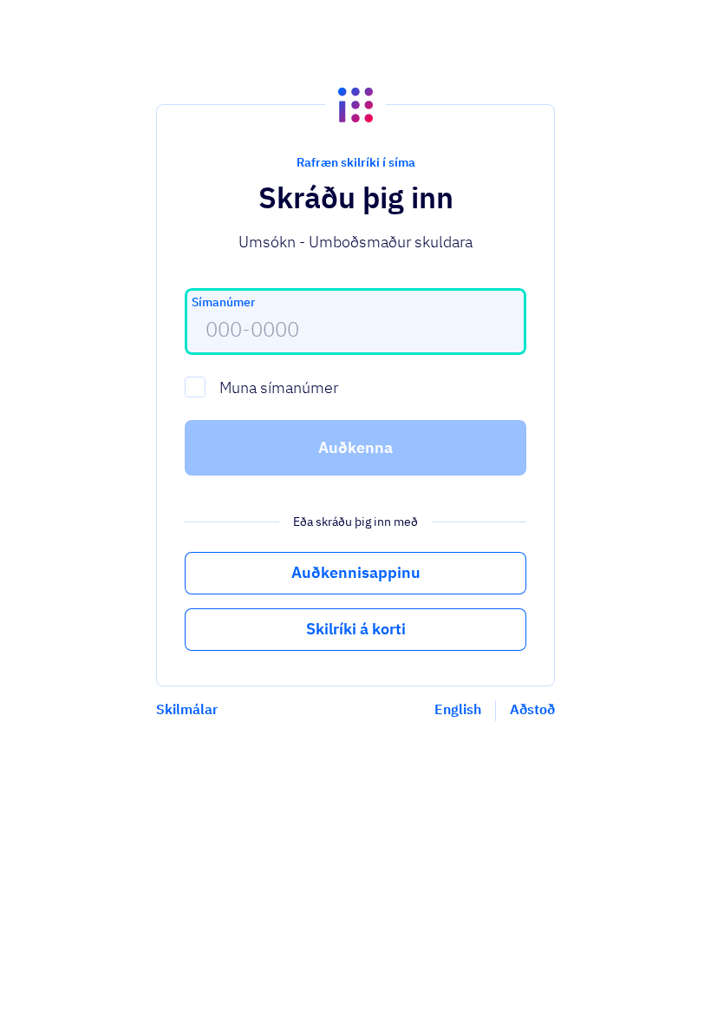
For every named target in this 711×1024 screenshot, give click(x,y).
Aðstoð (532, 709)
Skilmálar (187, 709)
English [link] (457, 709)
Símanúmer (223, 302)
